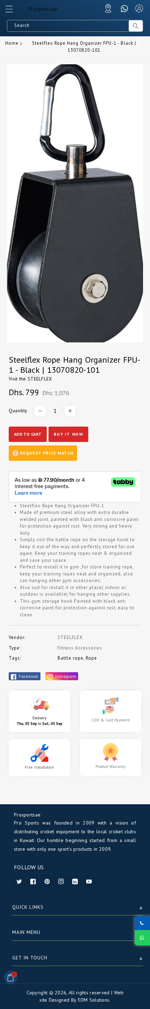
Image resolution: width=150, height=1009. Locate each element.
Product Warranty (111, 766)
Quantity (18, 410)
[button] (12, 11)
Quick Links (28, 907)
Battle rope (70, 658)
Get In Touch (29, 957)
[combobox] (68, 26)
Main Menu (26, 932)
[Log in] (139, 8)
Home (11, 43)
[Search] (136, 25)
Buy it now (68, 434)
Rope (91, 658)
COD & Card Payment (110, 720)
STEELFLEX (40, 379)
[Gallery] (75, 203)
